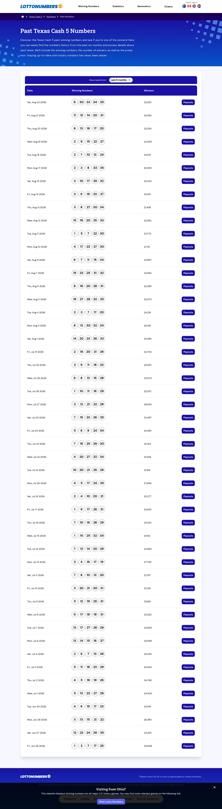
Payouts (188, 102)
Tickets (168, 6)
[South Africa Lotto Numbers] (199, 6)
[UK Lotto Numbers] (194, 6)
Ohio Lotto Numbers (111, 801)
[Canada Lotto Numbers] (189, 6)
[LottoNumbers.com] (41, 8)
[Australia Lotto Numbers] (184, 6)
